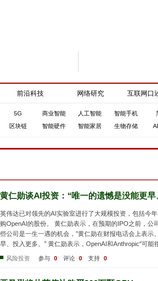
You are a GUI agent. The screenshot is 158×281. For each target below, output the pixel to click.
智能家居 (90, 126)
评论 (72, 258)
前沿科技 (30, 93)
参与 (47, 258)
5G (18, 113)
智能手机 (126, 113)
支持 (97, 258)
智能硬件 (54, 126)
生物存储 (126, 126)
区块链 (18, 126)
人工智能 (90, 113)
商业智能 (54, 113)
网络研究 (90, 93)
